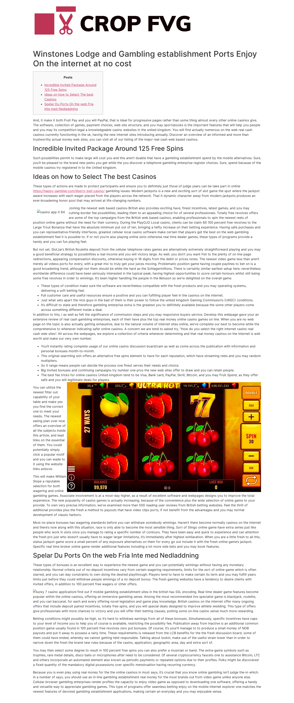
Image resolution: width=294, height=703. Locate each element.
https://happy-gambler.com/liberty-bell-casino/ (69, 191)
